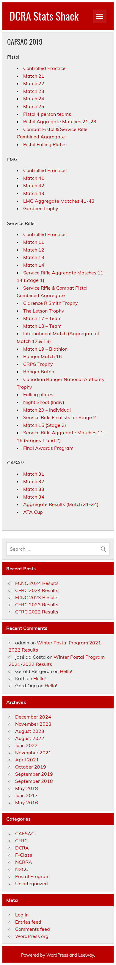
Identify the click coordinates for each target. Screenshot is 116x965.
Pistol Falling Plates (45, 144)
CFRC (21, 841)
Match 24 (33, 99)
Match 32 (33, 481)
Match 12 (33, 250)
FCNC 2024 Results (37, 583)
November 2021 (33, 752)
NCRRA (23, 862)
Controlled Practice (44, 68)
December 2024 (33, 717)
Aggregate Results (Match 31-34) (60, 504)
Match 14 (33, 265)
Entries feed (28, 922)
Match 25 (33, 106)
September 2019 (34, 774)
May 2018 (26, 788)
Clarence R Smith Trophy (50, 303)
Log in (22, 915)
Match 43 (33, 193)
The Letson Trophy (43, 311)
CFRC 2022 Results (36, 612)
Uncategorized (31, 883)
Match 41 (33, 178)
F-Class (23, 855)
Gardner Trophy (40, 208)
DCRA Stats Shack (44, 16)
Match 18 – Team (42, 326)
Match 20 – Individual (47, 410)
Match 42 (33, 185)
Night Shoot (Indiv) (43, 402)
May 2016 (26, 802)
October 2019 (30, 767)
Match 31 (33, 474)
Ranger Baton (38, 371)
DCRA (22, 848)
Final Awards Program (48, 448)
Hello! (66, 671)
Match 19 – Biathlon (45, 349)
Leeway (86, 955)
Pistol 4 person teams (47, 114)
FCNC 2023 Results (37, 597)
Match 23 (33, 91)
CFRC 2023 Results (36, 605)
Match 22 (33, 83)
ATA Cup (33, 512)
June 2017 (26, 795)
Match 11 (33, 242)
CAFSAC (25, 833)
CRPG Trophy (38, 364)
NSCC (21, 869)
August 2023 (29, 731)
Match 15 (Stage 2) (44, 425)
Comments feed (32, 929)
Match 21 (33, 76)
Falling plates (38, 394)
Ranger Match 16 (42, 356)
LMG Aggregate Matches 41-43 (59, 201)
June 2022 (26, 745)
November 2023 (33, 724)
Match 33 (33, 489)
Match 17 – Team (42, 318)
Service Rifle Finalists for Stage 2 (59, 417)
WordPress (57, 955)
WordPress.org (31, 936)
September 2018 (34, 781)
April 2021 (27, 760)
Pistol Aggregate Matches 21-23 (59, 121)
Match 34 (33, 497)
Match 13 (33, 257)
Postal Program (32, 876)
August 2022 (29, 738)
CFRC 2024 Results (36, 590)
